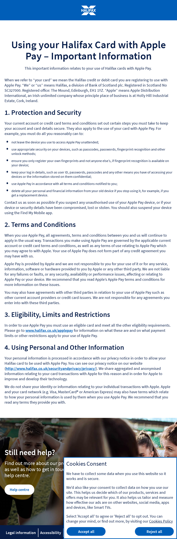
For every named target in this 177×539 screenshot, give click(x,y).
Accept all (86, 531)
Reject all (154, 531)
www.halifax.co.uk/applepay (49, 330)
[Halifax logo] (88, 10)
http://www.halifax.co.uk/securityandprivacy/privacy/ (51, 368)
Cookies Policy (161, 521)
